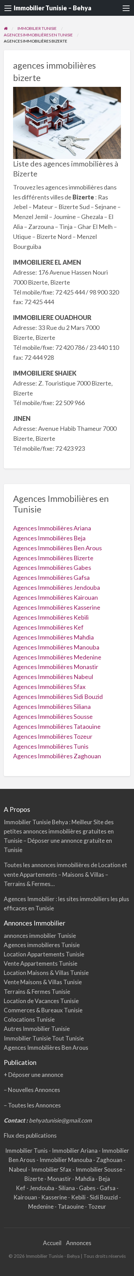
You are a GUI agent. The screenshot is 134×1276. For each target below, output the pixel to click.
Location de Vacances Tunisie (41, 1000)
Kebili (79, 1197)
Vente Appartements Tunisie (40, 963)
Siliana (67, 1188)
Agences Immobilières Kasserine (56, 607)
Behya (60, 822)
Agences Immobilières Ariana (52, 528)
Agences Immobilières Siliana (52, 706)
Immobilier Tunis (27, 1150)
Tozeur (97, 1206)
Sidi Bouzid (104, 1197)
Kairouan (25, 1197)
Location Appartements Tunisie (44, 954)
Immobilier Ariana (75, 1150)
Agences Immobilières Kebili (51, 617)
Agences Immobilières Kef (48, 627)
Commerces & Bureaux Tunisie (43, 1010)
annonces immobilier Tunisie (40, 935)
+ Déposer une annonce (33, 1074)
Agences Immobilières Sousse (53, 716)
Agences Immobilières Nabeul (53, 676)
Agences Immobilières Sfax (49, 686)
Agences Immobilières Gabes (52, 567)
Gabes (88, 1188)
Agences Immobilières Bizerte (53, 558)
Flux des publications (30, 1135)
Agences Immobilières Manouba (56, 647)
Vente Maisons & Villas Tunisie (43, 982)
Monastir (59, 1178)
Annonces (78, 1242)
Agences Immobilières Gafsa (51, 577)
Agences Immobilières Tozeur (52, 736)
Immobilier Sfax (51, 1169)
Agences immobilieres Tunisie (42, 945)
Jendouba (42, 1188)
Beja (104, 1178)
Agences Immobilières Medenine (57, 657)
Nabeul (18, 1169)
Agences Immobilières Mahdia (53, 637)
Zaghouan (109, 1159)
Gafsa (108, 1188)
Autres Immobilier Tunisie (37, 1028)
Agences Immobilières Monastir (55, 666)
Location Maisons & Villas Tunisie (46, 972)
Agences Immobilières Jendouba (56, 587)
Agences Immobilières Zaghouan (57, 756)
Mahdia (85, 1178)
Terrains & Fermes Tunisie (37, 991)
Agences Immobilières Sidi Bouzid (58, 696)
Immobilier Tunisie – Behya (52, 8)
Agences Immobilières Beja (49, 538)
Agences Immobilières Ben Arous (57, 548)
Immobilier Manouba (66, 1159)
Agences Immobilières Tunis (50, 746)
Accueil (52, 1242)
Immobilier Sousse (99, 1169)
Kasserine (54, 1197)
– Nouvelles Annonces (32, 1089)
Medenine (41, 1206)
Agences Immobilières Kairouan (55, 597)
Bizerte (34, 1178)
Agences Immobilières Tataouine (57, 726)
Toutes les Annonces (34, 1105)
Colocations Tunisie (29, 1019)
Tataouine (71, 1206)
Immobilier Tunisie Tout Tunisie (44, 1038)
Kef (21, 1188)
